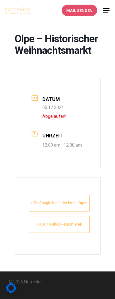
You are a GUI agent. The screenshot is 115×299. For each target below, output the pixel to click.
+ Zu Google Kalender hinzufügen (59, 203)
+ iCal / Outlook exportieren (59, 224)
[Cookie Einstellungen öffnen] (11, 290)
